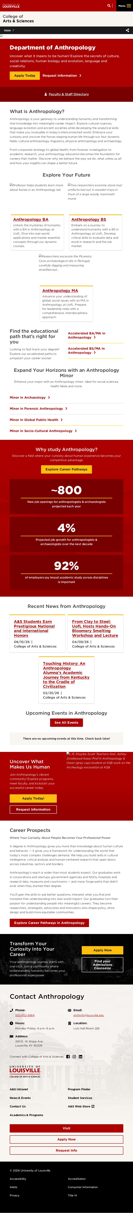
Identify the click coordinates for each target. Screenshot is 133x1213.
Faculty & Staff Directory (69, 94)
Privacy (14, 1195)
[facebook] (68, 1056)
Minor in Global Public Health (34, 420)
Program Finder (79, 1089)
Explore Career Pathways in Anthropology (49, 923)
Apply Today (24, 75)
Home (7, 30)
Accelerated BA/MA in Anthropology (86, 335)
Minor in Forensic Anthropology (37, 408)
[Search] (110, 5)
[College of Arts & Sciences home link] (25, 1071)
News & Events (20, 1098)
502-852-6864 (25, 1015)
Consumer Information (83, 1187)
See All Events (66, 722)
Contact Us (17, 1106)
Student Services (80, 1098)
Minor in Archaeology (28, 397)
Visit (66, 1128)
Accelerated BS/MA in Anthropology (86, 350)
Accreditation (77, 1178)
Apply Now (102, 950)
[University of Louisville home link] (11, 5)
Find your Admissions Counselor (102, 964)
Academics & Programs (26, 1115)
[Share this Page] (127, 30)
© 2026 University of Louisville (30, 1170)
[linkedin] (80, 1056)
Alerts (13, 1187)
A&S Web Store (79, 1106)
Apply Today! (33, 798)
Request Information (60, 75)
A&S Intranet (19, 1089)
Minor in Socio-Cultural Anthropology (41, 431)
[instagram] (74, 1056)
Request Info (66, 1150)
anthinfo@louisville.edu (88, 1015)
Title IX (72, 1195)
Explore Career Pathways (66, 469)
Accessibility (18, 1178)
